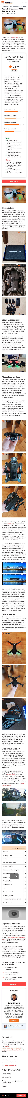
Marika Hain (11, 1027)
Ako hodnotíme (6, 1077)
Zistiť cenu (13, 181)
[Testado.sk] (6, 2)
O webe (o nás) (6, 1073)
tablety (8, 1048)
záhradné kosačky (16, 1049)
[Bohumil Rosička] (14, 997)
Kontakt (4, 1086)
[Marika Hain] (5, 1026)
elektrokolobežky (15, 1048)
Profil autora (13, 1020)
